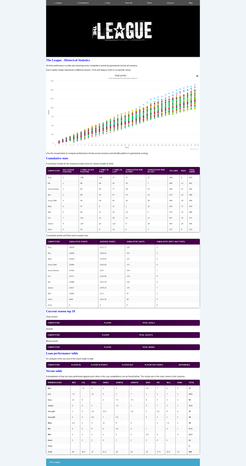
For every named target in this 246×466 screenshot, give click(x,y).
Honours (170, 3)
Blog (190, 3)
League (59, 3)
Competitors (84, 3)
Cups (108, 3)
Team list (128, 3)
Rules (149, 3)
